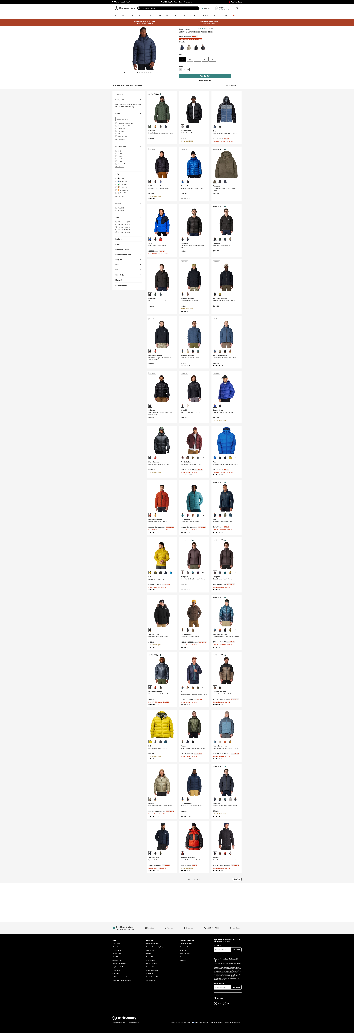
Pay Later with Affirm (119, 967)
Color (117, 174)
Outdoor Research (184, 29)
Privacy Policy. (221, 979)
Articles (148, 953)
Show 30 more (120, 139)
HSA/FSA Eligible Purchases (121, 980)
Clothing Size (120, 146)
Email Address (219, 946)
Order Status (116, 950)
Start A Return (117, 957)
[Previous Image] (125, 72)
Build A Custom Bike (119, 963)
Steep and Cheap (185, 947)
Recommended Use (123, 254)
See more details (205, 80)
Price (117, 244)
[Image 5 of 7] (146, 72)
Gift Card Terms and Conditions (122, 977)
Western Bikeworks (186, 957)
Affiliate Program (151, 963)
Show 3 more (119, 167)
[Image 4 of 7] (144, 72)
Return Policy (116, 953)
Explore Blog (150, 950)
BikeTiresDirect (185, 953)
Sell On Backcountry (152, 970)
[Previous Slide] (132, 2)
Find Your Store (236, 2)
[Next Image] (163, 72)
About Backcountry (152, 943)
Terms (215, 979)
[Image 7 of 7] (151, 72)
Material (118, 280)
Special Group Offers (153, 977)
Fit (116, 269)
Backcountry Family (187, 940)
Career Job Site (151, 957)
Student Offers (151, 967)
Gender (118, 203)
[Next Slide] (222, 2)
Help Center (116, 943)
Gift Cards (115, 973)
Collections (149, 973)
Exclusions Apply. (218, 968)
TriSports (183, 960)
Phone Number (219, 983)
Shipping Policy (117, 960)
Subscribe (236, 950)
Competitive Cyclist (186, 943)
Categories (119, 99)
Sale (117, 217)
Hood (117, 264)
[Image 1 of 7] (138, 72)
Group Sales (116, 970)
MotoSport (183, 950)
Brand (117, 113)
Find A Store (116, 947)
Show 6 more (119, 196)
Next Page (237, 879)
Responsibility (121, 285)
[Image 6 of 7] (149, 72)
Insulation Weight (122, 249)
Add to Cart (205, 76)
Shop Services (150, 960)
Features (118, 239)
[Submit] (139, 8)
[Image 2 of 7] (140, 72)
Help (114, 940)
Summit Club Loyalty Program (156, 947)
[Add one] (188, 69)
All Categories (150, 980)
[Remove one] (180, 69)
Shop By (118, 259)
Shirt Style (119, 275)
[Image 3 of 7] (142, 72)
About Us (149, 940)
